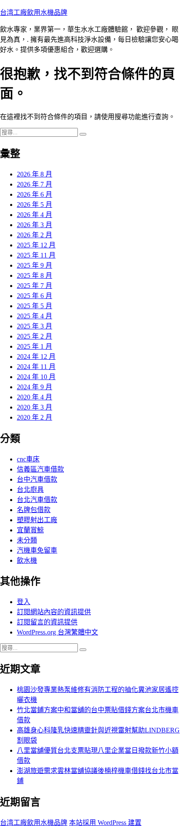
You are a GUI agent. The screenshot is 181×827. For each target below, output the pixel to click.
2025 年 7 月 (34, 285)
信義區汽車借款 (40, 469)
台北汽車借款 (37, 499)
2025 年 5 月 (34, 305)
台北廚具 (30, 489)
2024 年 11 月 (36, 366)
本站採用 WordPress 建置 (105, 822)
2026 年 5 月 (34, 204)
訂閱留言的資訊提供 (47, 622)
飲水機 (27, 560)
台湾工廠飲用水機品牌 (33, 12)
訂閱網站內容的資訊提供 (54, 612)
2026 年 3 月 (34, 224)
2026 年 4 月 (34, 214)
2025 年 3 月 (34, 326)
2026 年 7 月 (34, 184)
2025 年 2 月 (34, 336)
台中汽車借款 (37, 479)
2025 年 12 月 (36, 245)
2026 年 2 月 (34, 235)
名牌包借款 (34, 509)
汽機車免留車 (37, 550)
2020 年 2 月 (34, 417)
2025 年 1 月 (34, 346)
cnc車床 (28, 459)
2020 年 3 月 (34, 407)
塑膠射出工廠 (37, 519)
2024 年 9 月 (34, 386)
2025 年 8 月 (34, 275)
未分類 (27, 540)
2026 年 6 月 (34, 194)
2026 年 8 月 (34, 174)
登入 (23, 601)
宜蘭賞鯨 (30, 530)
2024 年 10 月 (36, 376)
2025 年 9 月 (34, 265)
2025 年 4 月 (34, 316)
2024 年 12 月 (36, 356)
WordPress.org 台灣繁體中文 (57, 632)
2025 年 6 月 (34, 295)
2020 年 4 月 (34, 397)
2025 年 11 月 (36, 255)
